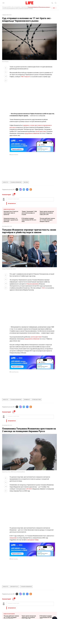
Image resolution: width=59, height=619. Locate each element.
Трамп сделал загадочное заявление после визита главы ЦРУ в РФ (47, 213)
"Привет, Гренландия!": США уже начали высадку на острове (29, 213)
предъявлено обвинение (32, 133)
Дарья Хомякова (14, 154)
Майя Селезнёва (14, 558)
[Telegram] (23, 189)
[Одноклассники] (30, 189)
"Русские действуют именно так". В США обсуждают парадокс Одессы (47, 220)
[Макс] (20, 189)
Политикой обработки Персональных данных (39, 7)
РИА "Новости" (25, 76)
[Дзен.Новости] (16, 189)
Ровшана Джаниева (33, 284)
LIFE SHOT (29, 489)
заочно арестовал (40, 131)
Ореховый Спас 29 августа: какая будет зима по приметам (11, 213)
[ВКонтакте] (27, 189)
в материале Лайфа (33, 540)
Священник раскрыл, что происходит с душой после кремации (11, 220)
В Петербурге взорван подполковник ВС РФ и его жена (29, 220)
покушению (13, 538)
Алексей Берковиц (14, 371)
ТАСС (43, 288)
